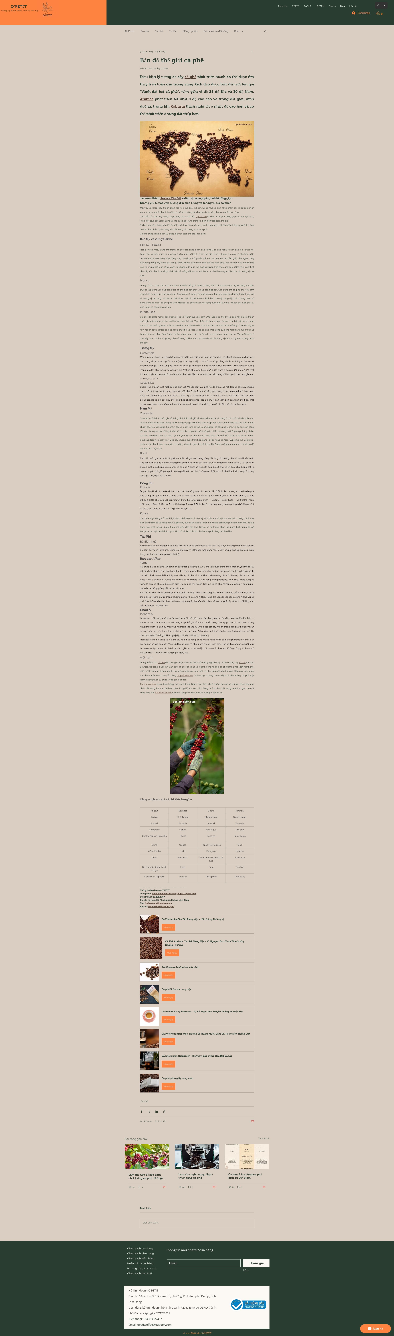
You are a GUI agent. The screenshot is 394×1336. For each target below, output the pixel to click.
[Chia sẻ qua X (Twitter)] (149, 1111)
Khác (237, 31)
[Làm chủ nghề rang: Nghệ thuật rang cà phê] (197, 1156)
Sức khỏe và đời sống (216, 31)
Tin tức (173, 31)
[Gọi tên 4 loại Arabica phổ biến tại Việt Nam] (247, 1156)
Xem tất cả (263, 1138)
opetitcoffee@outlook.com (154, 1324)
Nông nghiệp (190, 31)
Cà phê (159, 31)
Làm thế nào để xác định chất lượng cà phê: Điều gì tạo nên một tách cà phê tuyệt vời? (146, 1176)
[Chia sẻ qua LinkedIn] (156, 1111)
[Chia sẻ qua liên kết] (164, 1111)
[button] (296, 6)
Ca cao (145, 31)
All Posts (130, 31)
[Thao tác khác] (252, 52)
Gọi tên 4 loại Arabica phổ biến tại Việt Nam (245, 1176)
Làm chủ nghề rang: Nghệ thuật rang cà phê (196, 1176)
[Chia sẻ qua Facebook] (141, 1111)
